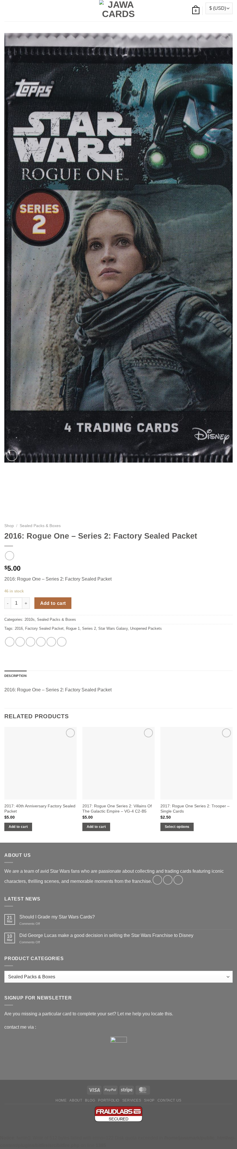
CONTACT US (170, 1100)
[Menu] (7, 10)
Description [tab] (15, 675)
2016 (19, 628)
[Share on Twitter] (30, 642)
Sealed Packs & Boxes (40, 526)
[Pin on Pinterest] (51, 642)
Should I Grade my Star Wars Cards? (57, 916)
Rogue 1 (73, 628)
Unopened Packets (146, 628)
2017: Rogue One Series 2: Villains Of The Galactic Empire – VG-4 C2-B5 (117, 809)
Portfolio (108, 1100)
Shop (9, 526)
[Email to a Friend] (41, 642)
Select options (177, 826)
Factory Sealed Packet (44, 628)
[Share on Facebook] (20, 642)
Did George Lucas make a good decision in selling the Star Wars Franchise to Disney (106, 935)
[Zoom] (12, 455)
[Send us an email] (178, 880)
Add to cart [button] (18, 826)
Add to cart (53, 603)
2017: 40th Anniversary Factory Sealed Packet (39, 809)
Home (60, 1100)
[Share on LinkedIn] (61, 642)
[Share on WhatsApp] (9, 642)
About (75, 1100)
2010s (30, 619)
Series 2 (89, 628)
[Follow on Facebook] (157, 880)
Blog (90, 1100)
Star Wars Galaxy (113, 628)
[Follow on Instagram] (168, 880)
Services (131, 1100)
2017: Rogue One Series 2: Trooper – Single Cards (194, 809)
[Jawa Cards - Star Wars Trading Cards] (118, 10)
